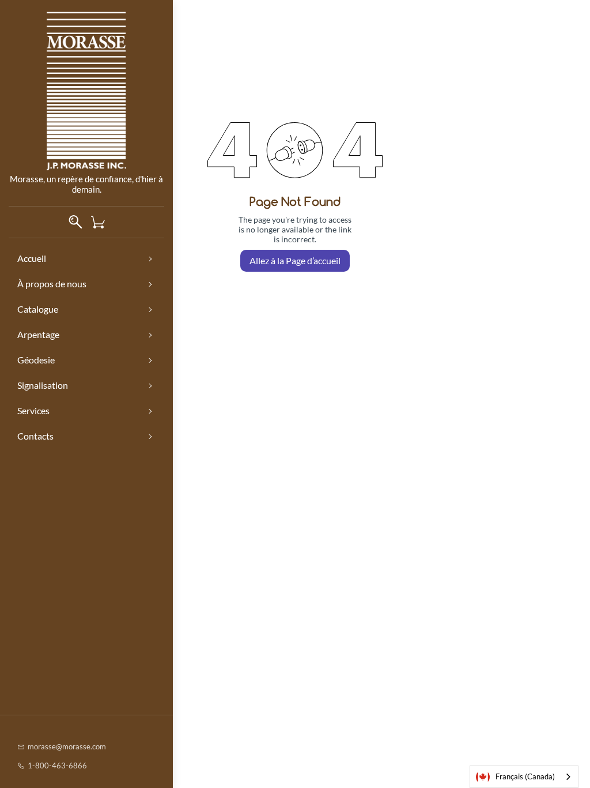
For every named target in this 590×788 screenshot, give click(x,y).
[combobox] (524, 777)
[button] (102, 222)
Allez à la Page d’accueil (295, 260)
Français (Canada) (525, 776)
